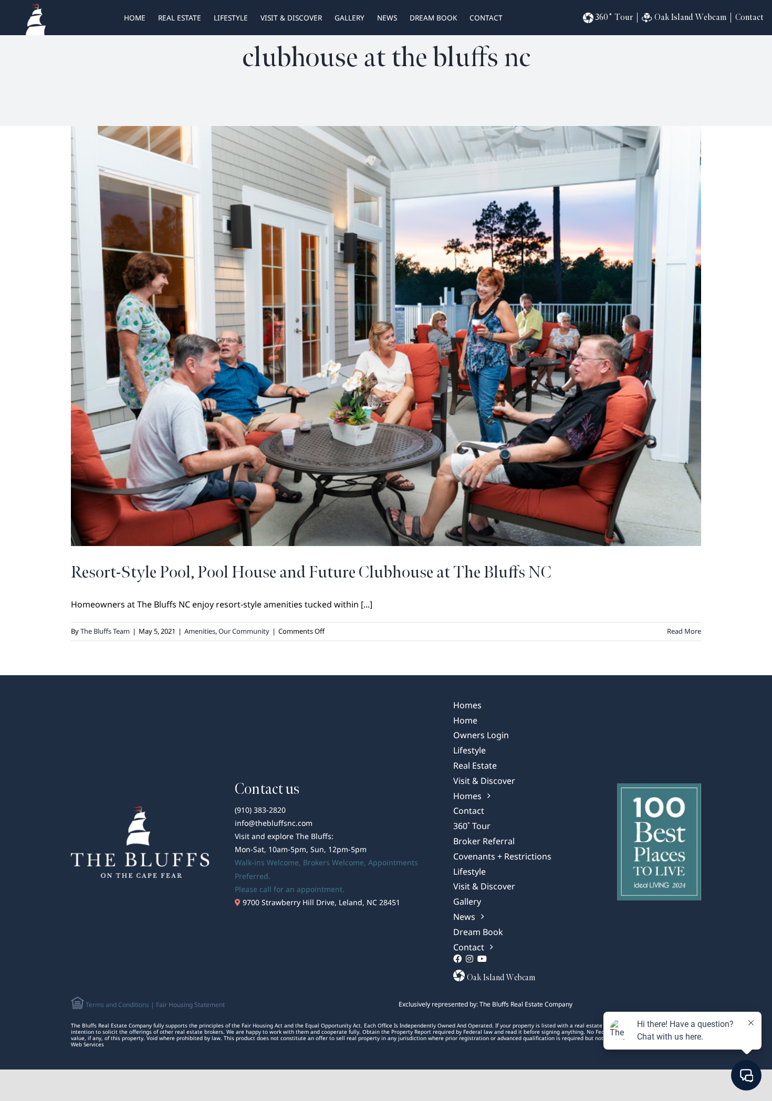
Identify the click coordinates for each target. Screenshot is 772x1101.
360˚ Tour (614, 18)
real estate (179, 18)
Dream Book (433, 18)
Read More (684, 631)
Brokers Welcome (333, 862)
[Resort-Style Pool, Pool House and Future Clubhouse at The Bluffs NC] (386, 336)
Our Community (243, 631)
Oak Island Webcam (690, 18)
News (387, 18)
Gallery (349, 18)
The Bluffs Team (105, 631)
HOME (134, 18)
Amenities (199, 631)
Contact (486, 18)
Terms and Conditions (116, 1004)
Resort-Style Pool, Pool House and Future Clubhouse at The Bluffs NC (311, 572)
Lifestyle (231, 18)
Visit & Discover (291, 18)
